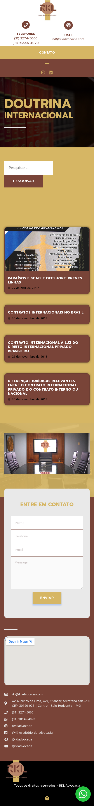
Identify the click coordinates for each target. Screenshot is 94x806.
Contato (47, 52)
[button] (47, 63)
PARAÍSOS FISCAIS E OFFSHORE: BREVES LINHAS (45, 280)
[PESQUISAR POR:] (28, 168)
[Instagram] (43, 72)
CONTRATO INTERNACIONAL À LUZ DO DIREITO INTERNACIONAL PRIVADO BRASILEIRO (43, 347)
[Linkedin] (50, 72)
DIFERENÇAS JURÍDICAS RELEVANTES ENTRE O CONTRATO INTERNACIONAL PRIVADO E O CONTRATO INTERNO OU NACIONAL (43, 387)
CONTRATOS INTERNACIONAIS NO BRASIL (46, 312)
